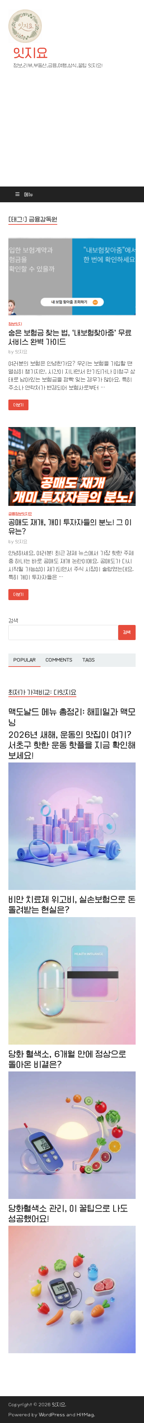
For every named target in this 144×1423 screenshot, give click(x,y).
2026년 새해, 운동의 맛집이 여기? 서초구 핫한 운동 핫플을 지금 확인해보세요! (72, 745)
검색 (13, 620)
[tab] (24, 660)
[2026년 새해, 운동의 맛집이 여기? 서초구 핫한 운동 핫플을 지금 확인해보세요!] (72, 888)
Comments (59, 660)
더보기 (15, 403)
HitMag (85, 1415)
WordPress (52, 1415)
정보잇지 (15, 324)
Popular (24, 660)
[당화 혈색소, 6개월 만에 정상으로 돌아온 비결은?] (72, 1197)
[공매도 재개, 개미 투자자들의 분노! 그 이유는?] (72, 466)
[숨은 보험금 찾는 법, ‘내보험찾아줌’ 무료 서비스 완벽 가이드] (72, 277)
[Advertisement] (72, 134)
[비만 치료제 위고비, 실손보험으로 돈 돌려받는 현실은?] (72, 1043)
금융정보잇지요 (20, 514)
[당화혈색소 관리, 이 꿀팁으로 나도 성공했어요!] (72, 1351)
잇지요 (30, 53)
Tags (88, 660)
